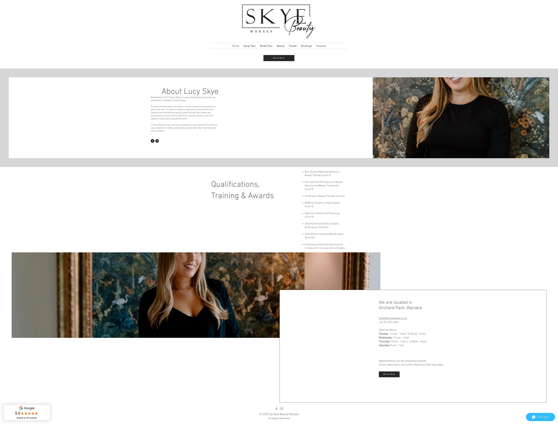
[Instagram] (157, 141)
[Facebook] (152, 141)
